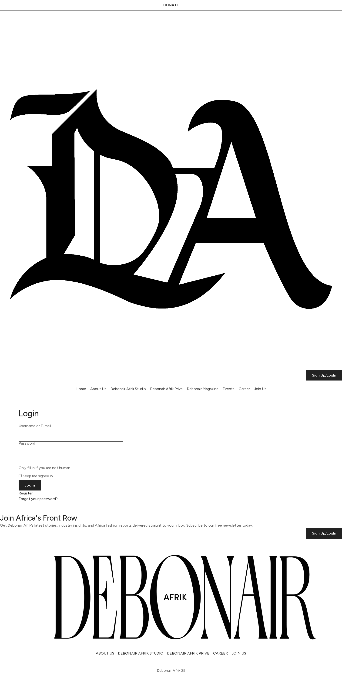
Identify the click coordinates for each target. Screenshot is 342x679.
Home (81, 389)
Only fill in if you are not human (44, 468)
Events (229, 389)
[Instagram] (6, 22)
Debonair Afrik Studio (128, 389)
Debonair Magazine (202, 389)
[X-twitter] (17, 22)
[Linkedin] (29, 22)
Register (26, 493)
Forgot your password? (38, 499)
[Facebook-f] (41, 22)
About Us (98, 389)
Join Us (260, 389)
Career (244, 389)
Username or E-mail (35, 426)
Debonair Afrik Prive (166, 389)
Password (27, 443)
